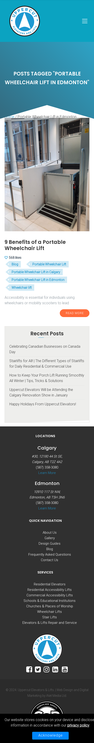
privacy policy (78, 725)
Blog (15, 264)
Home (9, 117)
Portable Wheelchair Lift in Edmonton (38, 280)
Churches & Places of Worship (49, 606)
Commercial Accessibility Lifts (49, 595)
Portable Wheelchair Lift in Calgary (36, 272)
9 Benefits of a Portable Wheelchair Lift (35, 245)
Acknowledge (50, 735)
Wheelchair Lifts (49, 612)
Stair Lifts (49, 617)
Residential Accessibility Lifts (49, 590)
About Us (50, 532)
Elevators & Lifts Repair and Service (49, 623)
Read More (75, 313)
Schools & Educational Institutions (50, 601)
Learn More (47, 473)
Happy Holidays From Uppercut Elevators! (42, 404)
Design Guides (49, 543)
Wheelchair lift (22, 287)
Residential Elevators (49, 584)
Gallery (49, 538)
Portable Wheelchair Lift (49, 264)
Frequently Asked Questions (49, 554)
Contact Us (49, 560)
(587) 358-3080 (47, 467)
